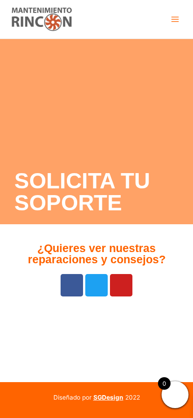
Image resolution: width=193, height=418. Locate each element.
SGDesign (108, 397)
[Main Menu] (175, 19)
